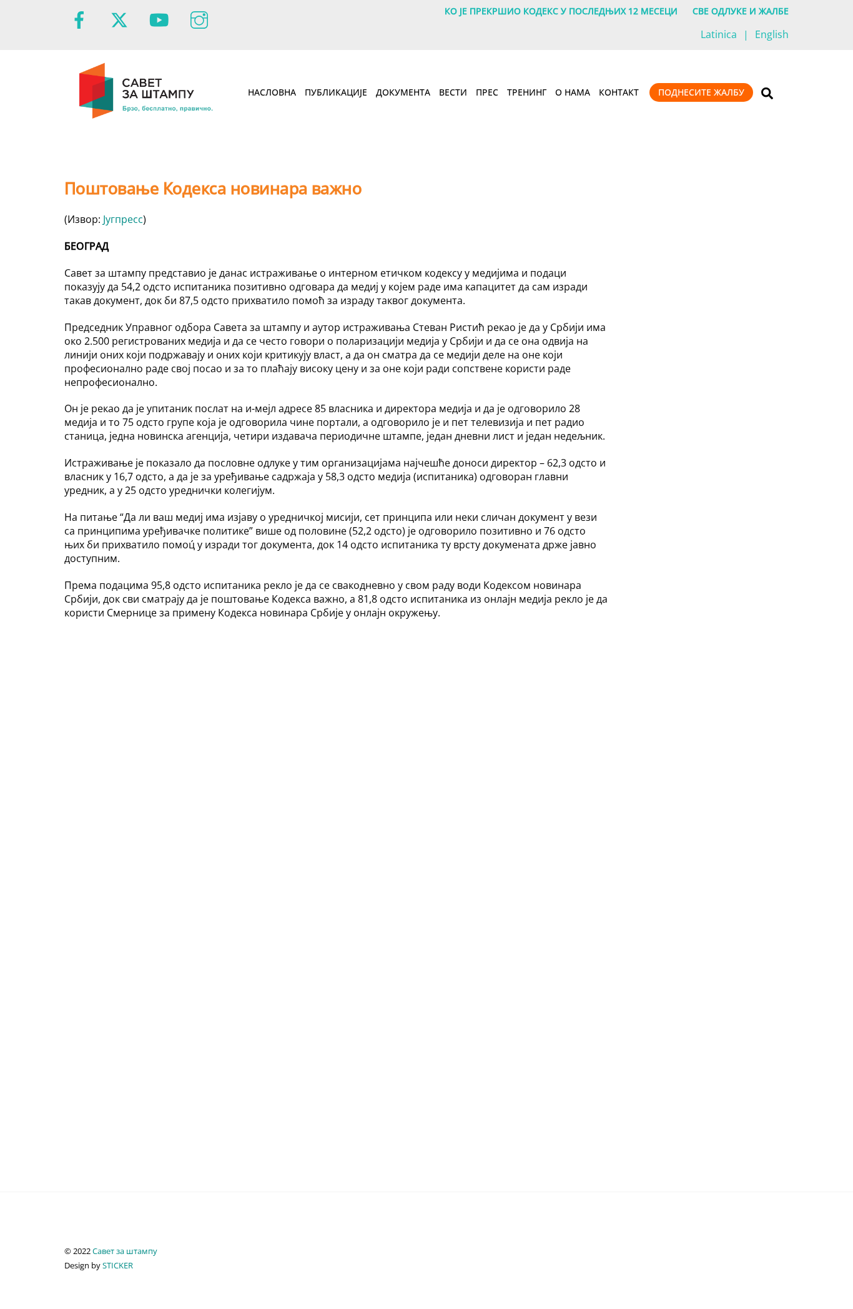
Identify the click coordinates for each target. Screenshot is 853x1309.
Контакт (619, 92)
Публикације (336, 92)
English (772, 34)
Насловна (272, 92)
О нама (572, 92)
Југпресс (123, 219)
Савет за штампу (124, 1251)
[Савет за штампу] (147, 116)
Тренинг (526, 92)
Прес (487, 92)
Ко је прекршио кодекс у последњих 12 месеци (561, 11)
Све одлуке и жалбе (741, 11)
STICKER (117, 1265)
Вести (453, 92)
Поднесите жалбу (701, 92)
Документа (403, 92)
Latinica (719, 34)
